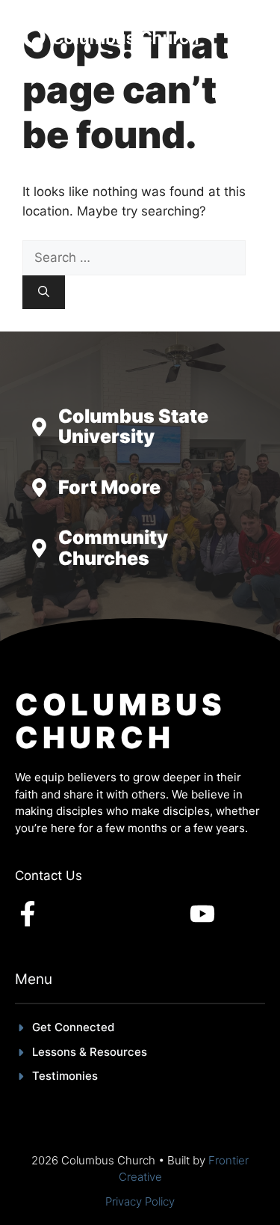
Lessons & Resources (89, 1052)
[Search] (43, 292)
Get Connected (73, 1027)
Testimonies (65, 1076)
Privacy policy (140, 1201)
